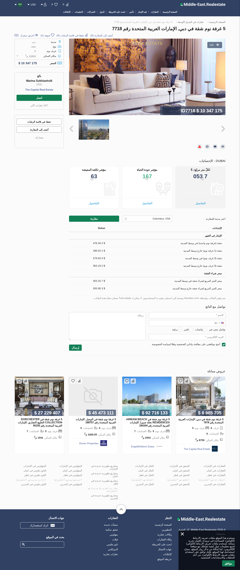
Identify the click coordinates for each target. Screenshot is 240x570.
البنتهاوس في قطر (72, 475)
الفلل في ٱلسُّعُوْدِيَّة (142, 479)
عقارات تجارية (110, 554)
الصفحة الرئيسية (163, 524)
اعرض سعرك (27, 35)
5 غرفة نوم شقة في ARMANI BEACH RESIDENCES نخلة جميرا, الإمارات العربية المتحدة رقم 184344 (148, 422)
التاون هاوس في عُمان (35, 470)
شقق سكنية (111, 529)
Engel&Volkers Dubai (142, 446)
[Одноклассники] (47, 143)
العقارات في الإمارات (214, 466)
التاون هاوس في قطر (35, 475)
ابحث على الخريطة (162, 544)
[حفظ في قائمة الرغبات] (180, 381)
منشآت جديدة (111, 524)
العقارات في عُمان (216, 470)
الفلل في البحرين (145, 484)
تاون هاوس (112, 544)
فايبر (186, 329)
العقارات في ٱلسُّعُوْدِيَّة (212, 479)
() (101, 35)
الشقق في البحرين (180, 484)
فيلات (115, 539)
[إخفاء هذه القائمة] (222, 146)
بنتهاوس (114, 534)
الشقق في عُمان (181, 470)
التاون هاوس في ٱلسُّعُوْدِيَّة (31, 479)
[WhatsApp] (32, 143)
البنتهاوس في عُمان (72, 470)
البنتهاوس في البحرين (71, 484)
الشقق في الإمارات (180, 466)
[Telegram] (27, 143)
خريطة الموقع (164, 559)
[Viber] (37, 143)
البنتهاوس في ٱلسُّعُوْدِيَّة (68, 479)
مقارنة (94, 218)
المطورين (167, 529)
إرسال (75, 347)
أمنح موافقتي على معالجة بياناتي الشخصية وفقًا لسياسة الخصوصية (186, 344)
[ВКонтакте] (52, 143)
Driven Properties (89, 443)
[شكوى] (199, 146)
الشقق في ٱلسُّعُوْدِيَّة (178, 479)
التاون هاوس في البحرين (33, 484)
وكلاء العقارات (164, 539)
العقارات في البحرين (214, 484)
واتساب (199, 329)
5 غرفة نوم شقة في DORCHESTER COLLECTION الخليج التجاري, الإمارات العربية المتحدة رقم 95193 (40, 422)
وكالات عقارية (164, 534)
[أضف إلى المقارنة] (187, 381)
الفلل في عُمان (146, 470)
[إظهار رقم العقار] (207, 146)
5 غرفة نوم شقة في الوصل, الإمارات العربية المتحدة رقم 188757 (96, 421)
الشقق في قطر (181, 475)
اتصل (39, 97)
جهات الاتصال (165, 549)
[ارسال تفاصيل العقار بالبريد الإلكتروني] (215, 146)
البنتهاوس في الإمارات (70, 466)
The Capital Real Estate (39, 89)
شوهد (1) (45, 35)
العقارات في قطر (216, 475)
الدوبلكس (113, 549)
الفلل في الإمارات (144, 466)
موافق (228, 563)
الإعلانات (167, 554)
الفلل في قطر (146, 475)
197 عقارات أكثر (39, 105)
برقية (175, 329)
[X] (42, 143)
